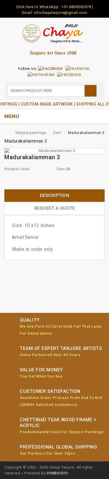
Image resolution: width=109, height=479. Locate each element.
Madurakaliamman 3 (86, 132)
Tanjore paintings (31, 132)
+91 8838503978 (76, 7)
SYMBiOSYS (57, 473)
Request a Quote (54, 208)
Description (54, 195)
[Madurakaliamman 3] (54, 151)
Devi (57, 132)
